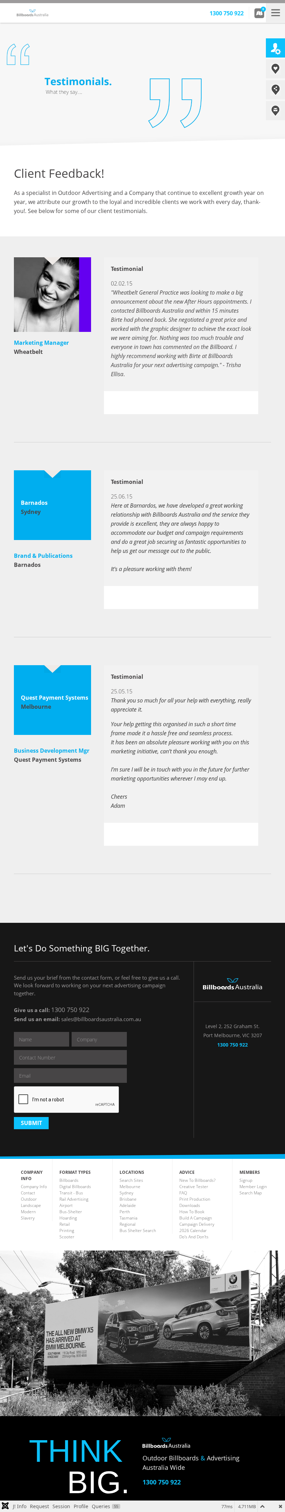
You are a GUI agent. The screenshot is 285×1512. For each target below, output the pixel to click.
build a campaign (195, 1218)
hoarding (68, 1218)
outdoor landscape (31, 1202)
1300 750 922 (70, 1009)
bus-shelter (70, 1212)
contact (28, 1193)
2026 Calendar (193, 1230)
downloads (189, 1205)
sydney (126, 1193)
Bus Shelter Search (138, 1230)
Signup (245, 1180)
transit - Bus (71, 1193)
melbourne (130, 1187)
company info (34, 1187)
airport (66, 1205)
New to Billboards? (197, 1180)
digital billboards (75, 1187)
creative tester (193, 1187)
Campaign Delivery (196, 1224)
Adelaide (128, 1205)
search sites (131, 1180)
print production (194, 1199)
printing (66, 1230)
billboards (69, 1180)
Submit (31, 1123)
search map (250, 1193)
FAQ (183, 1193)
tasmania (128, 1218)
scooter (66, 1237)
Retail (64, 1224)
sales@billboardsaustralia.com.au (101, 1019)
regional (128, 1224)
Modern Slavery (28, 1215)
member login (253, 1187)
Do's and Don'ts (194, 1237)
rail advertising (73, 1199)
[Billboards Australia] (44, 10)
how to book (191, 1212)
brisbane (128, 1199)
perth (125, 1212)
